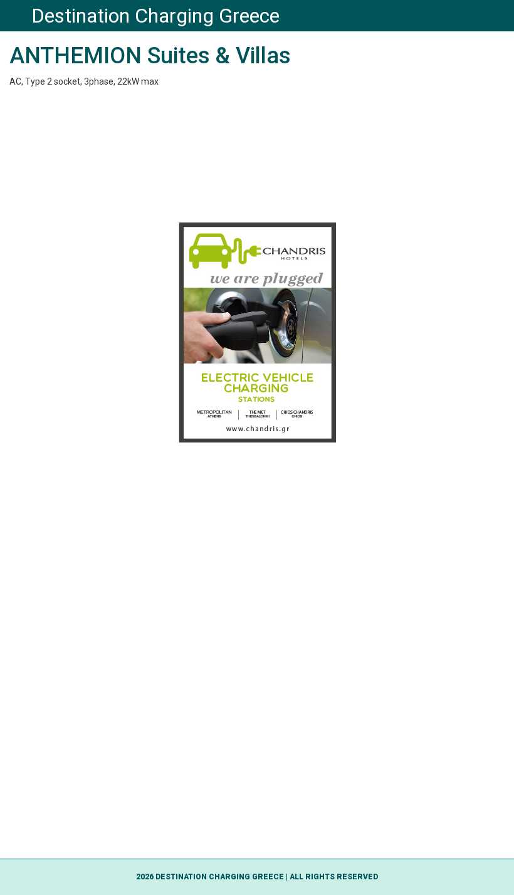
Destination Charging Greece (155, 16)
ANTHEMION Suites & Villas (150, 56)
